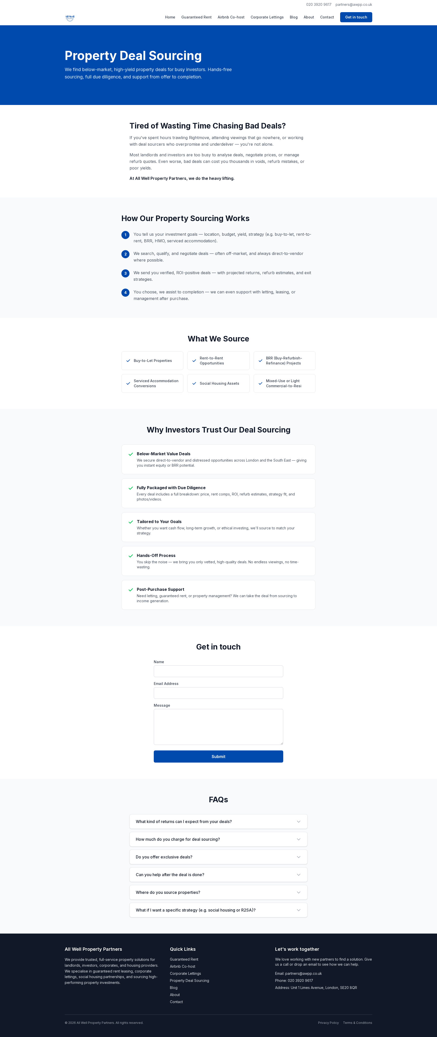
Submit (218, 756)
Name (159, 662)
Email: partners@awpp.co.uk (298, 973)
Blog (294, 17)
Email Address (166, 683)
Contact (327, 17)
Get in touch (356, 17)
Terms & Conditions (357, 1023)
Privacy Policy (328, 1023)
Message (162, 705)
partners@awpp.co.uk (354, 4)
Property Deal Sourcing (189, 980)
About (309, 17)
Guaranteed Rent (196, 17)
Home (170, 17)
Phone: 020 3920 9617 (294, 980)
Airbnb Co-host (231, 17)
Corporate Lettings (267, 17)
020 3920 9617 (319, 4)
